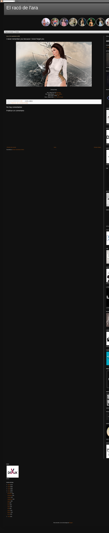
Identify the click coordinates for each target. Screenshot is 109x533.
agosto (9, 501)
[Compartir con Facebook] (30, 101)
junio (9, 504)
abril (9, 508)
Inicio (55, 147)
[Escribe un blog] (27, 101)
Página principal (9, 32)
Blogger (71, 522)
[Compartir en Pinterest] (32, 101)
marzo (9, 510)
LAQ (58, 95)
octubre (9, 497)
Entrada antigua (97, 147)
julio (9, 503)
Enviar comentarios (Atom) (18, 149)
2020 (9, 484)
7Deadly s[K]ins (58, 94)
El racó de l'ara (22, 7)
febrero (9, 512)
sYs (55, 97)
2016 (9, 492)
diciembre (10, 493)
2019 (9, 486)
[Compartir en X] (29, 101)
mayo (9, 506)
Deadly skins (13, 102)
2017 (9, 490)
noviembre (10, 495)
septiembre (10, 499)
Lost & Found (60, 97)
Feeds (17, 32)
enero (9, 514)
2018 (9, 488)
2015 (9, 516)
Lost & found (21, 102)
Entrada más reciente (11, 147)
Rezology (58, 92)
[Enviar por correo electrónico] (26, 101)
